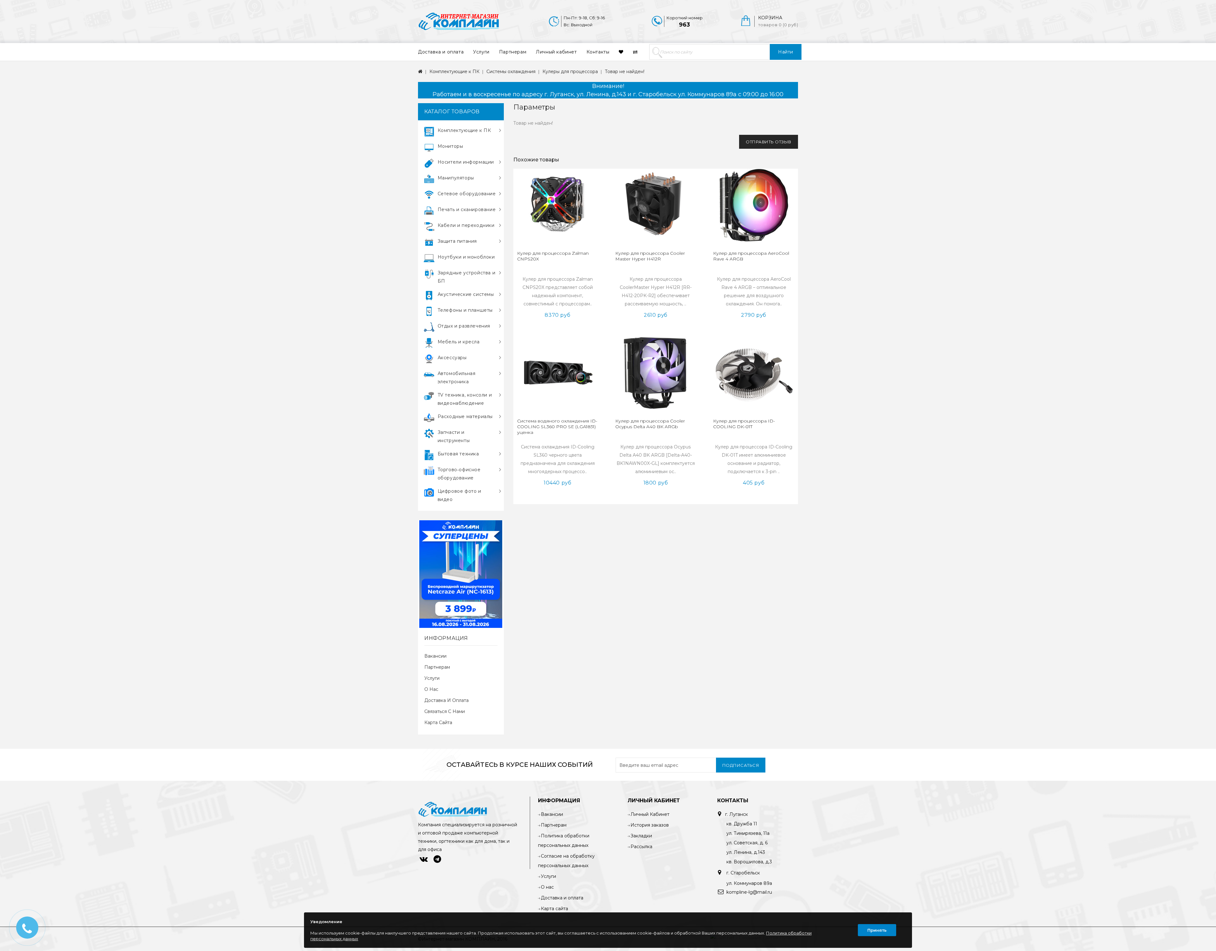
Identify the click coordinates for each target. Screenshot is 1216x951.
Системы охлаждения (510, 71)
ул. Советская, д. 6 (747, 843)
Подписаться (740, 765)
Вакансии (435, 656)
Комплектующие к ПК (454, 71)
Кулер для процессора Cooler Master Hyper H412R (650, 256)
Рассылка (641, 846)
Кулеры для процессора (570, 71)
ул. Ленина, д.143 (745, 852)
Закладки (641, 836)
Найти (785, 52)
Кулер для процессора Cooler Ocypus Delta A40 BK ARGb (650, 423)
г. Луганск (736, 814)
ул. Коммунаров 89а (749, 883)
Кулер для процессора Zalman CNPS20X (553, 256)
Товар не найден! (624, 71)
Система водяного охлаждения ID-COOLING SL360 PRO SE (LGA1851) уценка (557, 426)
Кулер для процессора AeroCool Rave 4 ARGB (751, 256)
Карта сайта (438, 722)
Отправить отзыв (768, 141)
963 (684, 24)
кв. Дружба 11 (741, 824)
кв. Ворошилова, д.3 (749, 862)
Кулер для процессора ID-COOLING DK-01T (744, 423)
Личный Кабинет (649, 814)
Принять (877, 930)
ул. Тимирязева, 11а (748, 833)
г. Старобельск (742, 873)
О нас (431, 689)
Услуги (481, 52)
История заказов (649, 825)
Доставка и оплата (441, 52)
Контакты (598, 52)
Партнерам (512, 52)
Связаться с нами (444, 711)
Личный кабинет (556, 52)
